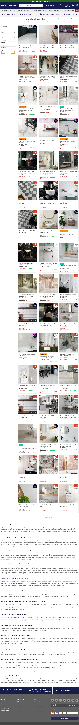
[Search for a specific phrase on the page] (42, 5)
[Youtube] (69, 700)
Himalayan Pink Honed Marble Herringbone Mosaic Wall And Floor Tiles (27, 78)
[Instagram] (60, 700)
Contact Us (2, 699)
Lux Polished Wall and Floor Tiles (47, 476)
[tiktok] (77, 700)
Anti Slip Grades (20, 703)
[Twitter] (56, 700)
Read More (75, 21)
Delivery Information (4, 701)
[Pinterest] (64, 700)
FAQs (18, 701)
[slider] (1, 52)
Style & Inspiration (20, 699)
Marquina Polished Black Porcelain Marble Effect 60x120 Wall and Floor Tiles (48, 203)
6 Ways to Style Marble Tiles (27, 671)
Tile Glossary (19, 706)
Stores (35, 703)
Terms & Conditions (38, 706)
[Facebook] (52, 700)
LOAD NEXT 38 (48, 517)
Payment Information (4, 708)
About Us (36, 699)
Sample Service (3, 703)
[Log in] (73, 5)
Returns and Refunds (4, 710)
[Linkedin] (73, 700)
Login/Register (3, 706)
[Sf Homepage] (9, 5)
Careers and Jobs (37, 701)
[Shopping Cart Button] (77, 5)
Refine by (5, 26)
